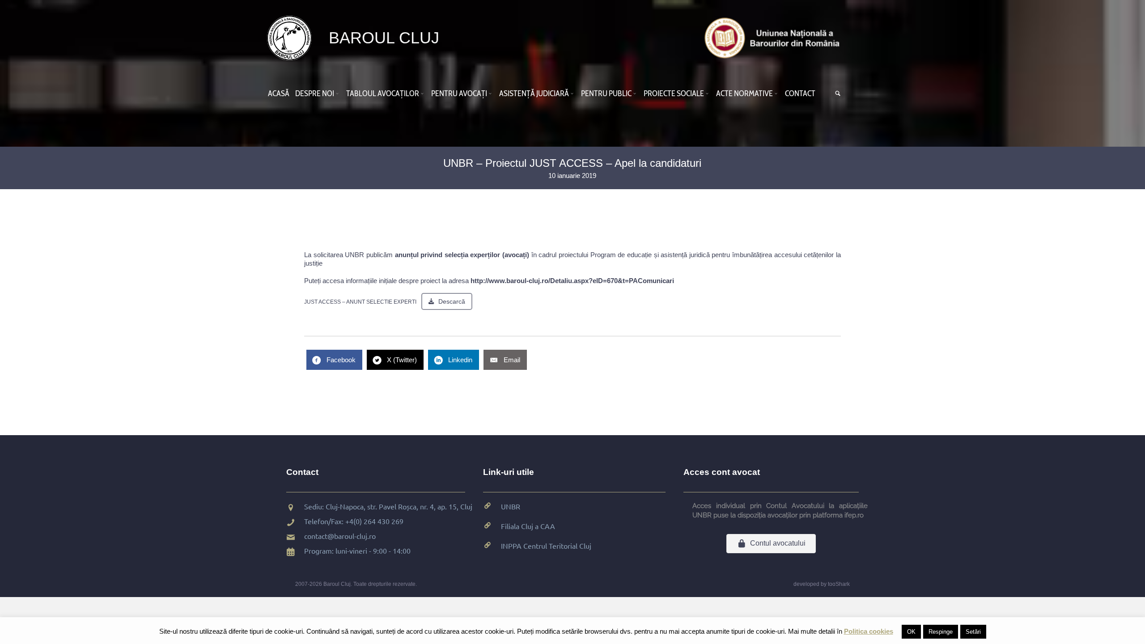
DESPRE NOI (314, 93)
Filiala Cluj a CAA (528, 525)
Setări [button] (973, 631)
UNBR (510, 506)
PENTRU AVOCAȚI (459, 93)
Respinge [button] (941, 631)
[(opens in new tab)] (774, 37)
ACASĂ (278, 93)
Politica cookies (868, 631)
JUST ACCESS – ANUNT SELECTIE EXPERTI (360, 302)
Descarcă (451, 301)
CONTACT (800, 93)
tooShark (839, 584)
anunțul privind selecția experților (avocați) (463, 254)
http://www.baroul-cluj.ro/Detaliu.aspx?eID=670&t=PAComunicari (572, 280)
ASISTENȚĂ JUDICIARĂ (534, 93)
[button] (338, 93)
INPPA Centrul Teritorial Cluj (546, 545)
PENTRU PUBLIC (606, 93)
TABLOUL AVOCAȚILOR (382, 93)
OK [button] (911, 631)
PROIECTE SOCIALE (674, 93)
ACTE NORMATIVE (744, 93)
